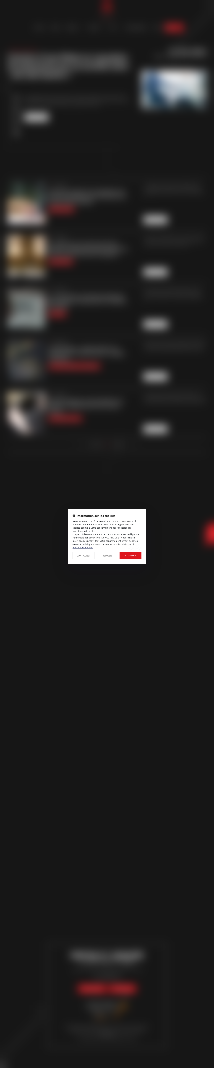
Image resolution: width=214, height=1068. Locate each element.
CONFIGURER (83, 555)
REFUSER (107, 555)
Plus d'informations (83, 547)
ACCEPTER (130, 555)
